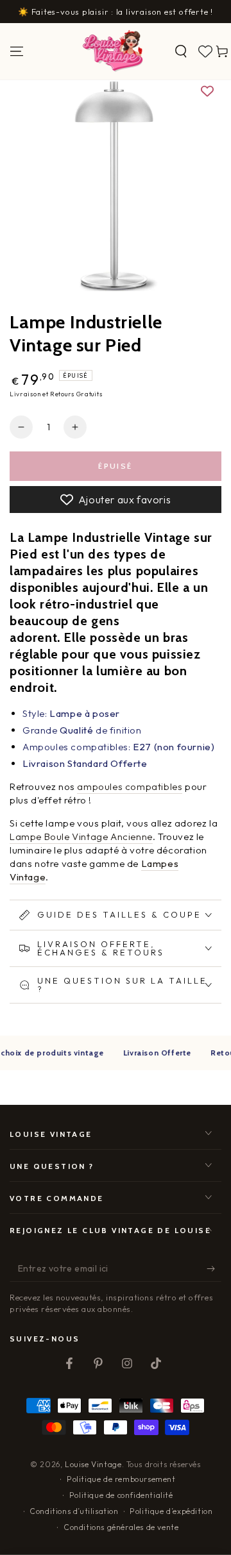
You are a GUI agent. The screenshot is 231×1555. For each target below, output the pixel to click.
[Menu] (16, 51)
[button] (181, 51)
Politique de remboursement (121, 1479)
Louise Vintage (93, 1464)
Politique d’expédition (171, 1511)
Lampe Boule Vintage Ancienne (81, 836)
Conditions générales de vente (121, 1527)
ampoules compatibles (129, 786)
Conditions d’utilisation (74, 1511)
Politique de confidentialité (121, 1495)
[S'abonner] (214, 1269)
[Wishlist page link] (205, 51)
